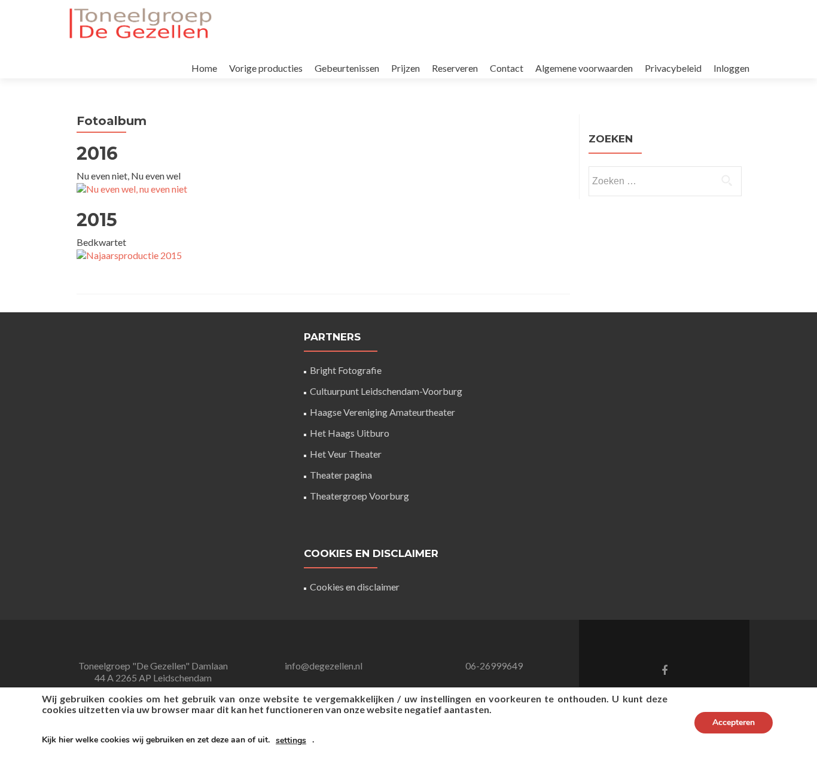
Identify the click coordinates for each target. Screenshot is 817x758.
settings (291, 740)
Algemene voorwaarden (584, 68)
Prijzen (405, 68)
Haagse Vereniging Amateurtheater (382, 412)
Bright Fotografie (346, 370)
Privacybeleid (673, 68)
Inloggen (731, 68)
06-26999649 (494, 665)
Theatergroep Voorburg (359, 495)
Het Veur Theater (346, 453)
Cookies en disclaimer (355, 586)
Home (204, 68)
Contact (506, 68)
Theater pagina (341, 474)
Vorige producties (266, 68)
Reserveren (455, 68)
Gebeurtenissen (347, 68)
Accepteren (733, 722)
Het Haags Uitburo (349, 433)
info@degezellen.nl (323, 665)
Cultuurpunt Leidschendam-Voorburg (386, 391)
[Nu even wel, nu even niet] (132, 187)
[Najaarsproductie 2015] (129, 254)
